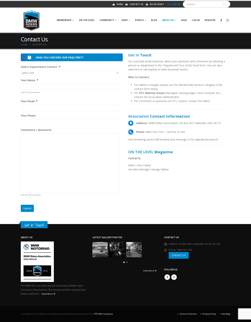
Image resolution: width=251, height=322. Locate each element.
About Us (168, 20)
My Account (157, 4)
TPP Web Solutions (103, 313)
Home (120, 4)
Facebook (167, 277)
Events (139, 20)
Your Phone (28, 115)
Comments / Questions (36, 130)
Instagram (174, 277)
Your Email (29, 101)
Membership (64, 20)
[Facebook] (221, 20)
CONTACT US (179, 255)
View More (149, 270)
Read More (47, 293)
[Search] (225, 4)
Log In (196, 20)
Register (210, 20)
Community (107, 20)
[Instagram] (227, 20)
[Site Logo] (31, 20)
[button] (124, 262)
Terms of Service (188, 313)
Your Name (29, 80)
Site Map (226, 313)
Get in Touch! (34, 225)
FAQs (184, 20)
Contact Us (137, 4)
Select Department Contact (40, 67)
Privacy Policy (209, 313)
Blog (154, 20)
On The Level (87, 20)
